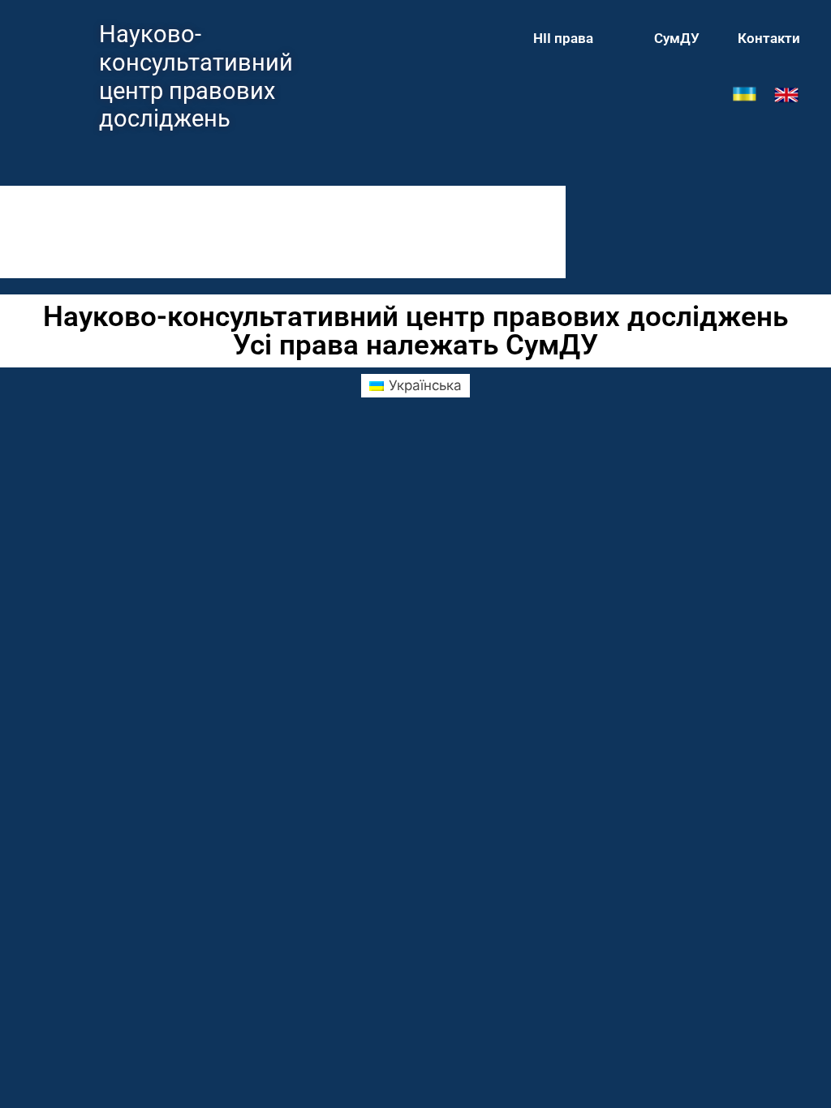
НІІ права (563, 38)
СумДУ (677, 38)
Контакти (769, 38)
